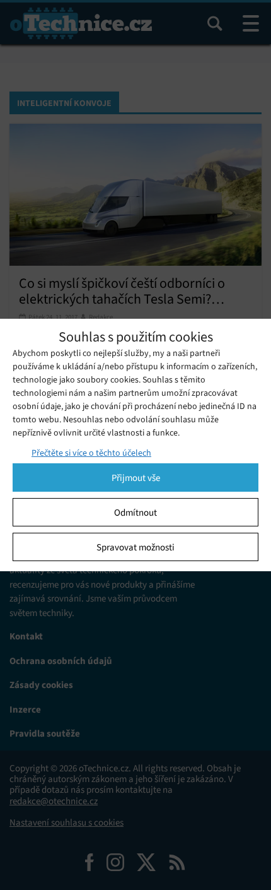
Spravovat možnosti (135, 547)
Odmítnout (135, 512)
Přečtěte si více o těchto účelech (91, 453)
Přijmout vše (136, 478)
